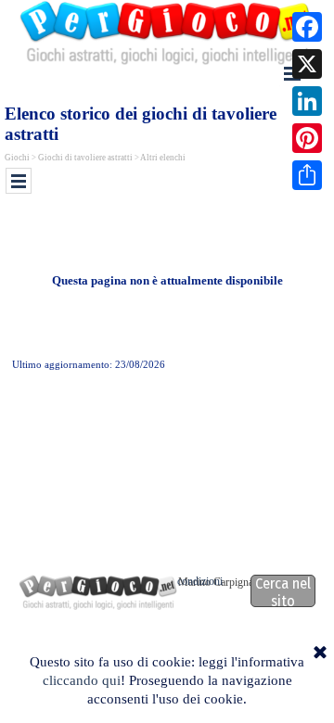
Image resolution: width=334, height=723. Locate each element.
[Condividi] (307, 175)
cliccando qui (82, 680)
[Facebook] (307, 26)
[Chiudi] (320, 653)
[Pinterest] (307, 138)
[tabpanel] (167, 281)
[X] (307, 63)
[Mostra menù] (19, 181)
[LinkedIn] (307, 101)
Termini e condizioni (178, 581)
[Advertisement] (169, 230)
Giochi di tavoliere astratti (85, 157)
